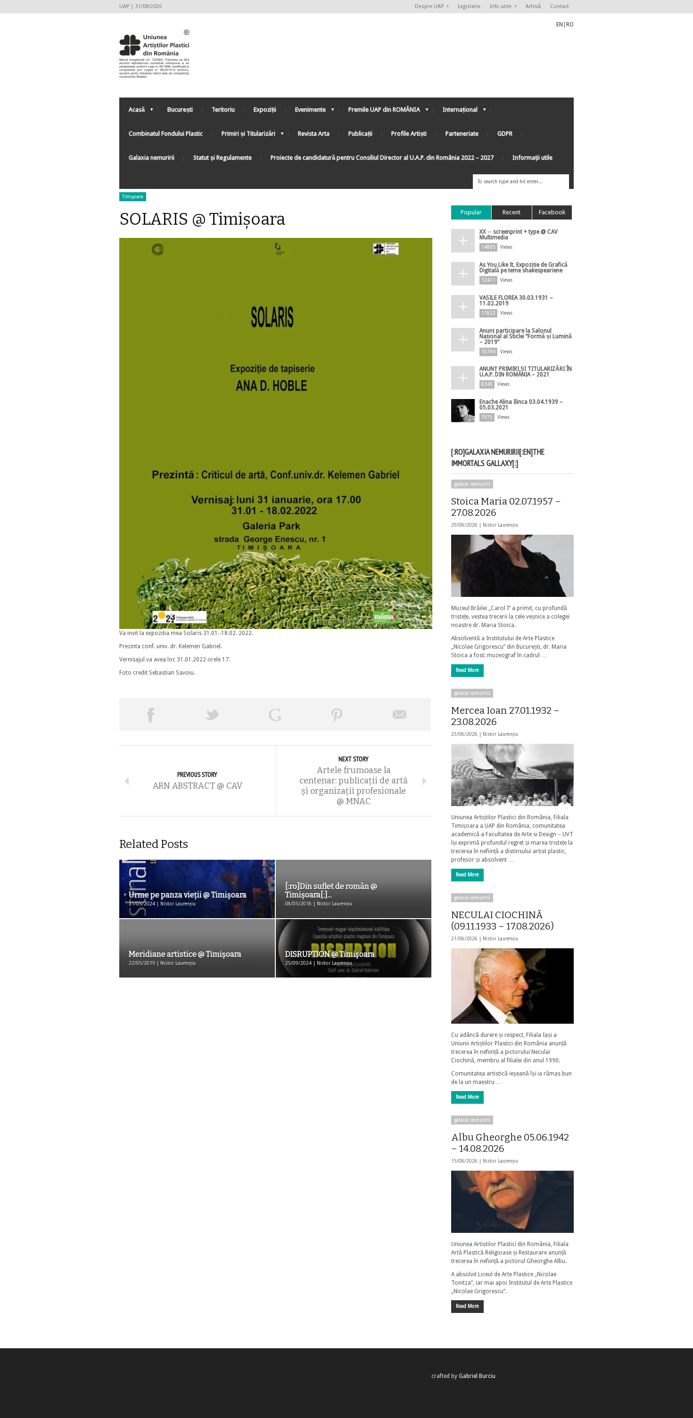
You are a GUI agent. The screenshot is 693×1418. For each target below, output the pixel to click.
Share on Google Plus (275, 714)
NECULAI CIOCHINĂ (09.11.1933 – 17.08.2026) (502, 920)
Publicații (360, 133)
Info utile (498, 6)
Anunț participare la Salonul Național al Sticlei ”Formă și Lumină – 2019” (525, 336)
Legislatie (469, 6)
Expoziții (265, 109)
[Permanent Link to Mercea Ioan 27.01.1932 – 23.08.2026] (512, 775)
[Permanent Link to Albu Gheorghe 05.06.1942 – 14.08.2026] (512, 1202)
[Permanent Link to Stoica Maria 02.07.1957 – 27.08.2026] (512, 566)
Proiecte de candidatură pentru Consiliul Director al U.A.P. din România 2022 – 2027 (382, 157)
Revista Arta (314, 133)
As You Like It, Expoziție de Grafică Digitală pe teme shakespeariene (523, 267)
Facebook (552, 212)
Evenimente (306, 112)
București (180, 109)
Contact (559, 6)
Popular (471, 212)
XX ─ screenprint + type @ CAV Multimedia (518, 234)
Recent (511, 212)
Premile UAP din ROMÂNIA (379, 112)
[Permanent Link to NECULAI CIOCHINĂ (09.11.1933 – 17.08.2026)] (512, 986)
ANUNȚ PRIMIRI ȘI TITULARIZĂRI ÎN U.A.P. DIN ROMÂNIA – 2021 (525, 372)
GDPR (504, 133)
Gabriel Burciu (477, 1376)
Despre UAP (427, 6)
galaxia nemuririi (472, 484)
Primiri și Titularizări (243, 136)
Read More (467, 670)
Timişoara (132, 196)
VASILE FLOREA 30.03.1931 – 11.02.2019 (516, 300)
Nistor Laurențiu (500, 525)
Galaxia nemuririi (151, 157)
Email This (400, 714)
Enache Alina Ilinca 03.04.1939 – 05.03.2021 (521, 405)
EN (559, 24)
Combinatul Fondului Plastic (166, 133)
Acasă (132, 112)
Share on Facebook (150, 714)
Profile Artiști (409, 133)
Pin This (337, 714)
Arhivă (533, 6)
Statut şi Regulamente (222, 157)
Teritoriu (223, 109)
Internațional (455, 112)
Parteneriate (462, 133)
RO (570, 24)
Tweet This (213, 714)
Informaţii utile (532, 157)
